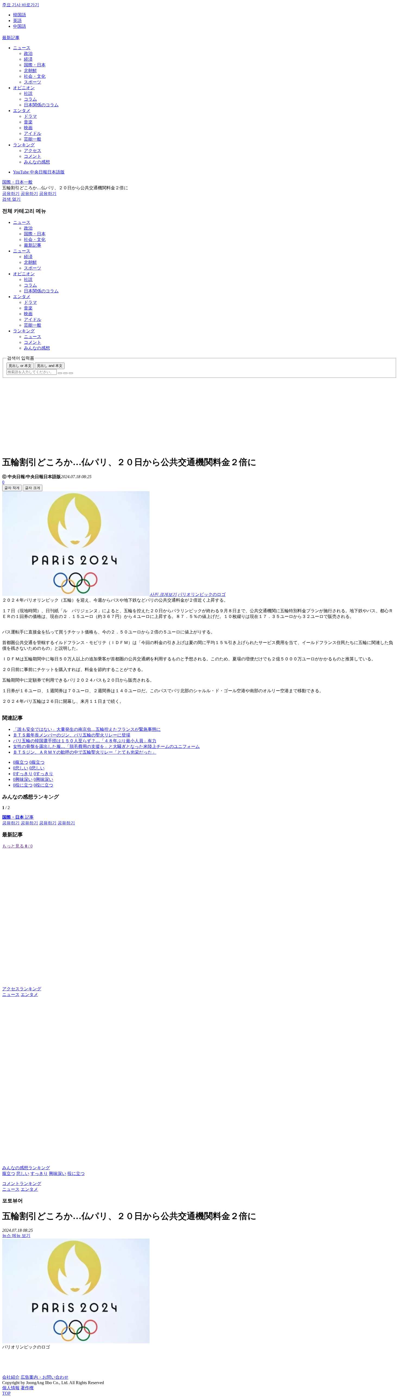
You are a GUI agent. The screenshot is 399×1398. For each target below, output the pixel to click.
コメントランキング (21, 1183)
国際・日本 (35, 65)
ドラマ (30, 116)
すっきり (39, 1173)
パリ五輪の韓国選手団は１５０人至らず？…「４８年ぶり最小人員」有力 (84, 740)
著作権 (27, 1387)
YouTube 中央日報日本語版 (39, 172)
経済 (28, 59)
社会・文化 (35, 76)
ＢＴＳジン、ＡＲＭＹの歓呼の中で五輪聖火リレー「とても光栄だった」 (84, 752)
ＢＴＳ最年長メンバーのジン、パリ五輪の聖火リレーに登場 (71, 735)
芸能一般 (32, 139)
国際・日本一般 (17, 182)
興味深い (57, 1173)
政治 (28, 53)
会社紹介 (11, 1377)
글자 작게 (12, 488)
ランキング (24, 145)
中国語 (19, 26)
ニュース (21, 47)
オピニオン (24, 87)
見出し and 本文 (49, 366)
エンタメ (21, 110)
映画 (28, 127)
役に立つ (76, 1173)
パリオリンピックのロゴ (202, 594)
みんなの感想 (37, 162)
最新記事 (11, 37)
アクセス (32, 150)
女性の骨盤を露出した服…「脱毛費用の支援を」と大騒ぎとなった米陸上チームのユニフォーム (106, 746)
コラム (30, 99)
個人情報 (11, 1387)
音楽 (28, 122)
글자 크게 (32, 488)
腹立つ (8, 1173)
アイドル (32, 133)
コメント (32, 156)
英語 (17, 20)
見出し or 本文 (20, 366)
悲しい (22, 1173)
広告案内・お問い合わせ (44, 1377)
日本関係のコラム (41, 105)
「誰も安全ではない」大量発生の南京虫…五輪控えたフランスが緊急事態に (87, 729)
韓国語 (19, 15)
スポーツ (32, 82)
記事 (18, 817)
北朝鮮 (30, 70)
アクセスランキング (21, 988)
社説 (28, 93)
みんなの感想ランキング (26, 1167)
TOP (6, 1393)
